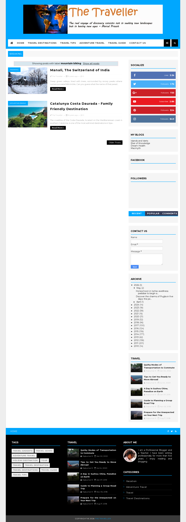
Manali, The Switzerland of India (80, 70)
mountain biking (18, 103)
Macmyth (136, 148)
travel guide (49, 470)
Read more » (58, 89)
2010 (137, 346)
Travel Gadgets (22, 451)
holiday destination (25, 460)
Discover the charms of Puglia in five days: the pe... (154, 297)
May (138, 288)
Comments (169, 213)
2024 (137, 304)
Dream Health (138, 145)
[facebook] (168, 431)
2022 (137, 310)
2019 (136, 319)
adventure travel (24, 455)
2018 (137, 322)
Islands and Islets (139, 140)
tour (44, 460)
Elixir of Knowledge (140, 143)
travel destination (36, 465)
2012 (136, 340)
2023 (137, 307)
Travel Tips (68, 43)
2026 (137, 285)
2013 (136, 337)
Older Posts (115, 142)
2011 (136, 343)
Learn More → (130, 464)
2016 (136, 328)
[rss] (175, 431)
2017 (136, 325)
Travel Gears (44, 451)
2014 (136, 334)
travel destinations (25, 470)
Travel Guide (117, 43)
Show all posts (91, 63)
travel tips (20, 475)
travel (17, 465)
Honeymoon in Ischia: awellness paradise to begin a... (152, 292)
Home (20, 43)
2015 (136, 331)
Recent (137, 213)
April (138, 302)
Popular (153, 213)
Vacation (131, 481)
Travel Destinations (42, 43)
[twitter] (172, 431)
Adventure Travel (92, 43)
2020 (137, 316)
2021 (136, 313)
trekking (14, 70)
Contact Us (137, 43)
